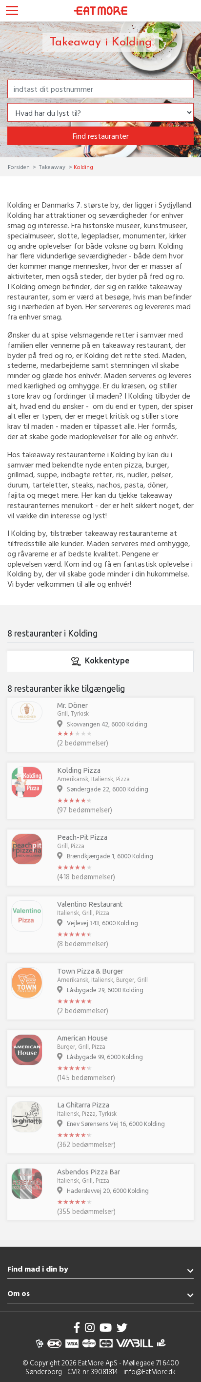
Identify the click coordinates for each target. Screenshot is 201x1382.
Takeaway (52, 166)
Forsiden (19, 166)
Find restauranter (101, 136)
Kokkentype (107, 660)
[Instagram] (90, 1327)
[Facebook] (77, 1327)
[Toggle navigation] (12, 12)
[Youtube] (106, 1327)
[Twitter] (122, 1327)
